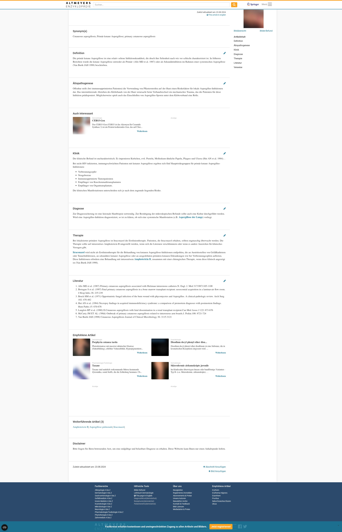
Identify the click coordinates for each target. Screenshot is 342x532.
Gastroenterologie (102, 496)
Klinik (236, 50)
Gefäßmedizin (100, 498)
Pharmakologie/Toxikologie (106, 512)
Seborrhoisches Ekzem (221, 501)
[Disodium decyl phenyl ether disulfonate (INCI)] (160, 347)
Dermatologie (100, 493)
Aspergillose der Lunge (191, 217)
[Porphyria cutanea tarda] (81, 347)
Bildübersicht (240, 31)
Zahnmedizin (100, 517)
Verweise (238, 67)
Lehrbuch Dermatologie (143, 493)
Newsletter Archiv (180, 501)
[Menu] (270, 4)
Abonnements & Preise (182, 496)
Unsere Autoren (179, 498)
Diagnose (238, 54)
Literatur (238, 63)
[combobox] (161, 4)
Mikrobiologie (100, 507)
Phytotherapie (101, 515)
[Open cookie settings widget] (4, 527)
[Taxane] (81, 370)
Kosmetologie (100, 504)
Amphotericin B (142, 259)
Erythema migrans (219, 493)
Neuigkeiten (178, 490)
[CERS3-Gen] (81, 125)
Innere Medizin (101, 501)
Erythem (215, 490)
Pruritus (215, 498)
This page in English (144, 496)
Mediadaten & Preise (181, 509)
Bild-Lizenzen (178, 507)
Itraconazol (79, 252)
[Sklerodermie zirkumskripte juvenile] (160, 370)
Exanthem (216, 496)
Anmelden (188, 493)
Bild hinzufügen (218, 471)
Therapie (238, 58)
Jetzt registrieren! (221, 526)
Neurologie (99, 509)
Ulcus (214, 504)
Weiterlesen (142, 131)
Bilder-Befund (266, 31)
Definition (238, 41)
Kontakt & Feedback (181, 504)
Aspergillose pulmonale (101, 426)
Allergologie (99, 490)
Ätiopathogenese (242, 45)
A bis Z (107, 490)
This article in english (217, 15)
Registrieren (178, 493)
